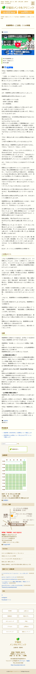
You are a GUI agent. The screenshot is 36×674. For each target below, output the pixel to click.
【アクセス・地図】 (24, 660)
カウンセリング (10, 621)
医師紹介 (10, 616)
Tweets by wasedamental (9, 587)
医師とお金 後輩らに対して (8, 561)
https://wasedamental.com (18, 665)
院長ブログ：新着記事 (8, 569)
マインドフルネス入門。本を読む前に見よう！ (12, 558)
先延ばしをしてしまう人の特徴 (9, 556)
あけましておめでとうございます (9, 577)
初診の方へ (26, 616)
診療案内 (5, 500)
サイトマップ (9, 631)
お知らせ (26, 611)
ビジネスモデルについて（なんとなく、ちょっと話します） (15, 573)
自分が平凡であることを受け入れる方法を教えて (13, 585)
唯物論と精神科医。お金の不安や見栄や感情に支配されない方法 (16, 564)
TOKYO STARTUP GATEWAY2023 (9, 579)
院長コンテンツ (26, 631)
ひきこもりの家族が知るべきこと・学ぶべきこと (13, 553)
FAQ (26, 621)
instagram (4, 597)
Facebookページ (6, 599)
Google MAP (6, 544)
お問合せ (26, 626)
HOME (10, 611)
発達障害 (5, 32)
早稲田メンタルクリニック (15, 671)
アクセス (10, 626)
